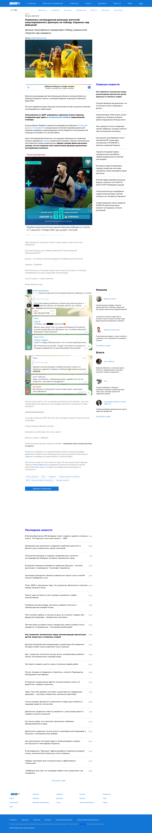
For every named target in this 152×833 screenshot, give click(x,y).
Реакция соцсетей (62, 480)
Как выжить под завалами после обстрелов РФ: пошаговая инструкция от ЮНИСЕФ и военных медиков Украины (110, 141)
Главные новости (108, 84)
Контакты (36, 820)
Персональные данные (64, 820)
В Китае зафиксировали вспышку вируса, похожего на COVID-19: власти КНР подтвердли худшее (110, 182)
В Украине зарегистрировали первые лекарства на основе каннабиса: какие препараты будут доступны (111, 169)
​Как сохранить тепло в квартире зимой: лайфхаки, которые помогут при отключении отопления (111, 128)
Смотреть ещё (58, 781)
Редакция (25, 820)
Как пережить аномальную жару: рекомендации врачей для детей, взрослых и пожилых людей (111, 94)
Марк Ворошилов (38, 38)
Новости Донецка (32, 476)
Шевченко (29, 454)
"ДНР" (43, 476)
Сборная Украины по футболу (69, 476)
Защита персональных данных (88, 820)
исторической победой (59, 117)
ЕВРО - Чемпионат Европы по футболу (39, 480)
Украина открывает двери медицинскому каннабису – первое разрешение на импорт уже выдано (109, 155)
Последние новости (38, 530)
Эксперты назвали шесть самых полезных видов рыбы (51, 664)
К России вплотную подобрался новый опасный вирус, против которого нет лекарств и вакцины (111, 193)
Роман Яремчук (40, 465)
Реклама (48, 820)
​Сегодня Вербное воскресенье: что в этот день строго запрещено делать (111, 105)
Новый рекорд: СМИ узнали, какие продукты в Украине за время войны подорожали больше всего (111, 117)
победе (46, 141)
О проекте (13, 820)
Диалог (27, 13)
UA (11, 10)
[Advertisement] (58, 507)
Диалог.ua (82, 824)
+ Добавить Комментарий (41, 488)
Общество (52, 476)
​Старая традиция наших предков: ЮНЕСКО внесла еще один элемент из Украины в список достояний (110, 206)
